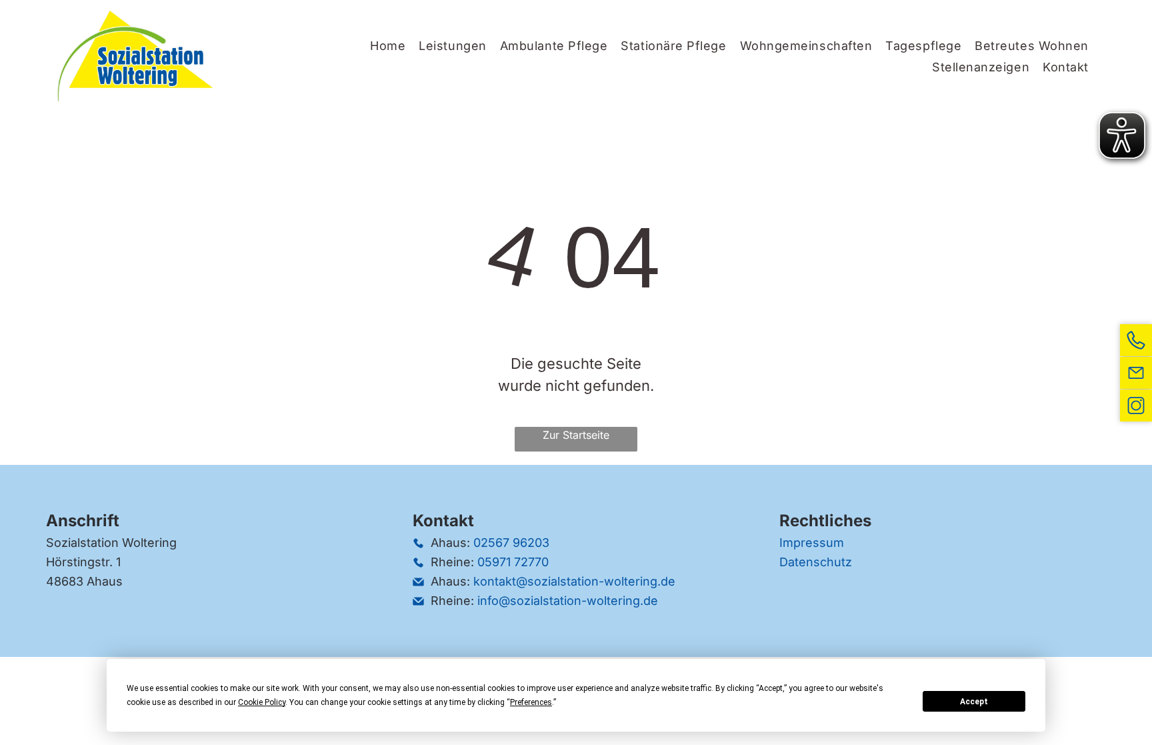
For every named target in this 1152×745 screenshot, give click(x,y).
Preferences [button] (531, 702)
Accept (974, 701)
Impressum (811, 543)
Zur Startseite (576, 435)
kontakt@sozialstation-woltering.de (574, 581)
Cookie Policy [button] (261, 702)
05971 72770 (513, 562)
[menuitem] (387, 45)
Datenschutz (815, 562)
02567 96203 (511, 543)
